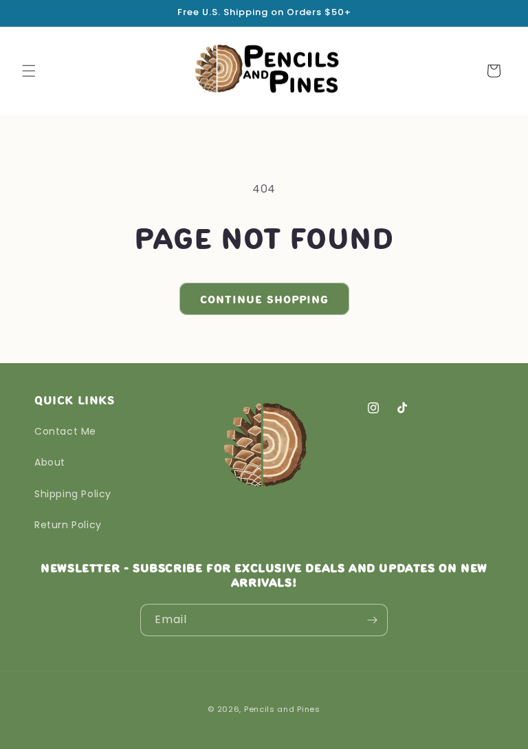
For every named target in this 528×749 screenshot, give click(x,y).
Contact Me (65, 431)
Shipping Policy (72, 494)
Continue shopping (264, 299)
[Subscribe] (372, 620)
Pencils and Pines (282, 709)
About (49, 462)
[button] (29, 71)
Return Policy (68, 525)
